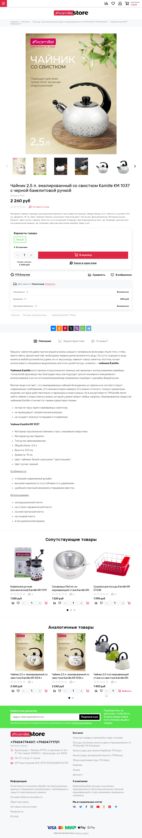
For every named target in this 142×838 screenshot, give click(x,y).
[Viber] (76, 328)
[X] (71, 328)
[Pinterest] (65, 328)
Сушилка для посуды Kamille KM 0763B (112, 588)
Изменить (50, 284)
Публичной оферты (82, 723)
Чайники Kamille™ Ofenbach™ (65, 315)
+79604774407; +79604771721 (34, 742)
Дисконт (78, 774)
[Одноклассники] (59, 328)
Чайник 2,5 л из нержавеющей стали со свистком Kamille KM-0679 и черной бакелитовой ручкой (111, 676)
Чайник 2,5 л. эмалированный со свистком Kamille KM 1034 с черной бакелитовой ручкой (29, 676)
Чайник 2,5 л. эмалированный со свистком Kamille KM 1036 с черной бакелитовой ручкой (70, 676)
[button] (67, 610)
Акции (76, 769)
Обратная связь (19, 802)
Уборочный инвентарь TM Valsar (91, 760)
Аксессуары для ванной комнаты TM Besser (98, 755)
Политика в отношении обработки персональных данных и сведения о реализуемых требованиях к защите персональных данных (39, 789)
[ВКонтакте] (53, 328)
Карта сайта (82, 833)
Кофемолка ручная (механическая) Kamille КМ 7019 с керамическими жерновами (28, 588)
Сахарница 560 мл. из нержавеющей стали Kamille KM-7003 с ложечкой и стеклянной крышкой (71, 588)
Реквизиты (16, 811)
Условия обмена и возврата (26, 797)
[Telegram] (88, 328)
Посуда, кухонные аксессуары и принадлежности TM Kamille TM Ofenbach (36, 315)
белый (20, 239)
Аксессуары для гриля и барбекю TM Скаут (97, 750)
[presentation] (6, 166)
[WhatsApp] (82, 328)
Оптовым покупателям (23, 806)
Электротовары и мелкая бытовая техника (98, 737)
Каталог (16, 315)
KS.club (14, 816)
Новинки (77, 765)
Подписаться (89, 717)
